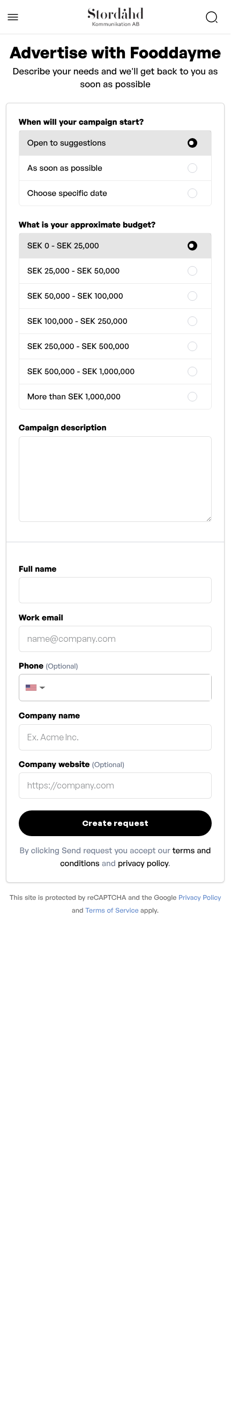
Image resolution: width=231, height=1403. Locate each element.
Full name (38, 569)
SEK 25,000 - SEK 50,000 (73, 271)
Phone (48, 666)
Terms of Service (111, 910)
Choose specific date (67, 193)
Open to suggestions (66, 143)
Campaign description (63, 427)
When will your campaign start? (81, 122)
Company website (71, 764)
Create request (115, 823)
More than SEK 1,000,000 (74, 396)
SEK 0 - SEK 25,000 (63, 245)
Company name (49, 715)
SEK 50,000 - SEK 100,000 (75, 296)
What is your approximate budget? (87, 224)
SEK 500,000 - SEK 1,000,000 (81, 371)
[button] (34, 687)
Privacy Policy (199, 897)
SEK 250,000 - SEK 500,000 (78, 346)
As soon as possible (64, 168)
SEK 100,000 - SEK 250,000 (77, 321)
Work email (41, 617)
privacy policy (143, 863)
